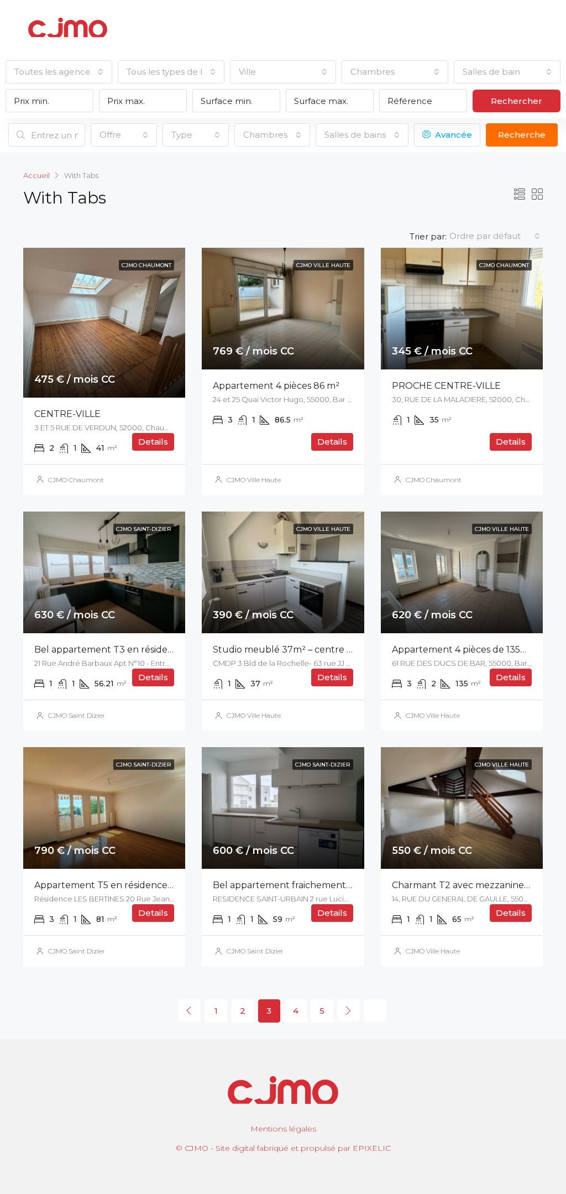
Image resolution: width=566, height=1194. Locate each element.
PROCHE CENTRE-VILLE (446, 385)
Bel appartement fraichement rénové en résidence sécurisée (348, 885)
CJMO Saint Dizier (76, 715)
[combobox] (59, 72)
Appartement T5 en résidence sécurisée (122, 885)
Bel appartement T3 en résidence (109, 649)
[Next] (349, 1010)
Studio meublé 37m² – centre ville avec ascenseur (323, 649)
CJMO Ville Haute (254, 480)
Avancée (452, 134)
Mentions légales (283, 1129)
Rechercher (516, 101)
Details (153, 441)
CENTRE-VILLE (67, 414)
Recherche (522, 134)
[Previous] (190, 1010)
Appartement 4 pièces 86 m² (276, 385)
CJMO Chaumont (76, 480)
